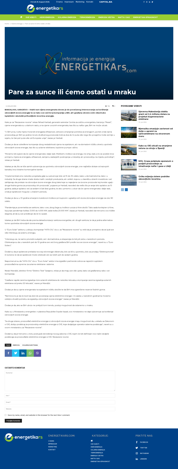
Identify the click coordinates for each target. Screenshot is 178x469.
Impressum (52, 444)
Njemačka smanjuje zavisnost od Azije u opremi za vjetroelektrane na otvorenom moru (156, 132)
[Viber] (37, 353)
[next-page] (126, 189)
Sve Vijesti (95, 444)
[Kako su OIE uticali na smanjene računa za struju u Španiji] (129, 149)
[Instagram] (146, 2)
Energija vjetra (97, 456)
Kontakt (52, 450)
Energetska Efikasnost (100, 461)
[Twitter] (152, 2)
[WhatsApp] (30, 353)
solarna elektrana (30, 345)
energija (16, 345)
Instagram (144, 453)
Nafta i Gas (95, 458)
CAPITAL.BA (105, 2)
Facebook (144, 442)
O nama (51, 441)
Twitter (143, 448)
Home (7, 24)
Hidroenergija (96, 447)
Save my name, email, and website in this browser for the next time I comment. (39, 415)
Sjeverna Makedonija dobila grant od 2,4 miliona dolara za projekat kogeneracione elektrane (154, 115)
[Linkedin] (149, 2)
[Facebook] (144, 2)
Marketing (52, 447)
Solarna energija (17, 24)
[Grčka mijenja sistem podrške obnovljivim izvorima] (129, 180)
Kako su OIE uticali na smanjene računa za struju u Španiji (155, 147)
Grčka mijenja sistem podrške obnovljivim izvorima (154, 177)
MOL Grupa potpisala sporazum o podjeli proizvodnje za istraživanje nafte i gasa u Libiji (156, 163)
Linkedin (143, 459)
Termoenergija (97, 453)
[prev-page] (122, 189)
